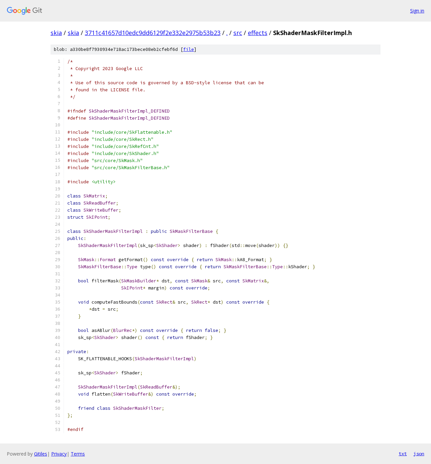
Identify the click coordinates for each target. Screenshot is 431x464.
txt (403, 454)
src (237, 33)
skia (56, 33)
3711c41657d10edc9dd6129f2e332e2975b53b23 (153, 33)
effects (257, 33)
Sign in (417, 10)
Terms (78, 454)
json (418, 454)
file (188, 49)
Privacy (59, 454)
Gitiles (40, 454)
